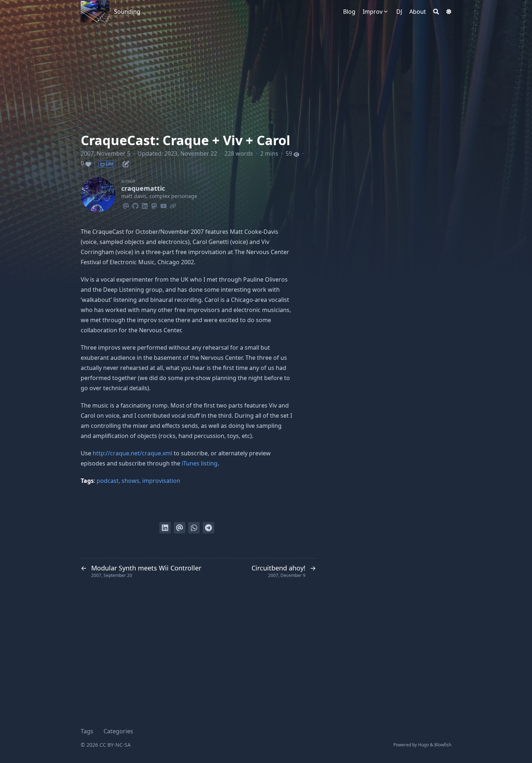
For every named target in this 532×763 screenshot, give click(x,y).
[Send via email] (179, 528)
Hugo (423, 745)
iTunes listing (200, 463)
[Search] (436, 11)
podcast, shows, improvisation (138, 481)
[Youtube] (163, 205)
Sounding (127, 12)
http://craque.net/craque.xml (132, 453)
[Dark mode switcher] (448, 11)
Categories (118, 731)
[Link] (173, 205)
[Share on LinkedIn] (165, 528)
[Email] (126, 205)
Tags (87, 731)
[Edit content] (126, 163)
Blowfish (442, 745)
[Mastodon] (154, 205)
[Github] (135, 205)
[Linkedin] (144, 205)
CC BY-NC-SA (115, 744)
